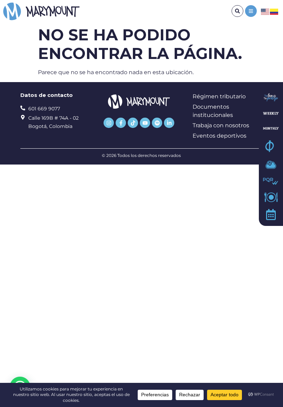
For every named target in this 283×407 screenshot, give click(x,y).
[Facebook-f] (121, 123)
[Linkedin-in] (169, 123)
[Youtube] (145, 123)
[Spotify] (157, 123)
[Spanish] (274, 11)
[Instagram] (109, 123)
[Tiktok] (133, 123)
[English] (265, 11)
